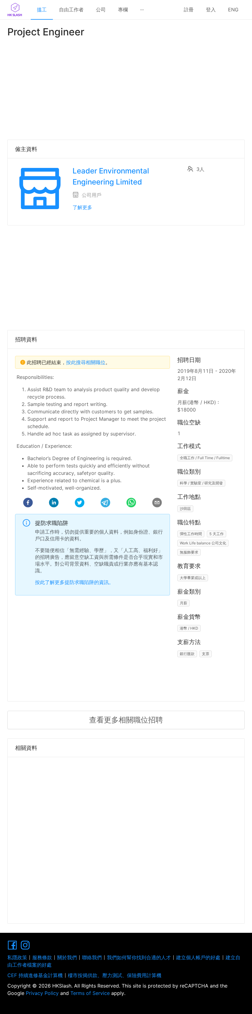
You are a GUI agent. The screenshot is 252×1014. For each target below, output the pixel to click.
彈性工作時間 (191, 533)
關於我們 (67, 957)
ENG (233, 9)
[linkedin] (54, 503)
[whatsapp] (131, 503)
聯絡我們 (92, 957)
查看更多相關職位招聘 (126, 719)
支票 (205, 653)
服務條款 (42, 957)
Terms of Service (90, 993)
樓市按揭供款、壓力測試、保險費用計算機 (114, 975)
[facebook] (28, 503)
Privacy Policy (42, 993)
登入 (211, 9)
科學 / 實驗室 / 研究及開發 (201, 483)
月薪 (183, 603)
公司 (101, 9)
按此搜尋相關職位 (85, 362)
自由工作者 (71, 9)
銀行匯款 (187, 653)
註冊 (189, 9)
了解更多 (82, 207)
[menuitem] (42, 10)
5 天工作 (216, 533)
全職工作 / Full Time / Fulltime (205, 457)
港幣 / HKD (189, 628)
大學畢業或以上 (193, 577)
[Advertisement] (126, 87)
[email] (157, 503)
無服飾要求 (189, 552)
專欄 (123, 9)
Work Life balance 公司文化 (203, 543)
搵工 (42, 9)
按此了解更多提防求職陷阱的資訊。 (74, 582)
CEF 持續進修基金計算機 (35, 975)
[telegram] (105, 503)
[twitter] (80, 503)
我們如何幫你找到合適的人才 (139, 957)
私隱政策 (17, 957)
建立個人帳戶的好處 (198, 957)
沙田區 (185, 508)
